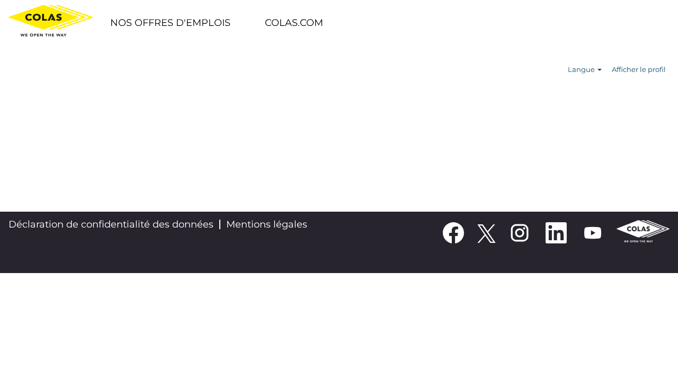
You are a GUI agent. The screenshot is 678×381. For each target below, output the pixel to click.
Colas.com (294, 23)
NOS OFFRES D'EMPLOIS (170, 23)
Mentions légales (266, 224)
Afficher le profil (639, 69)
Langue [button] (582, 69)
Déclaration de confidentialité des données (110, 224)
